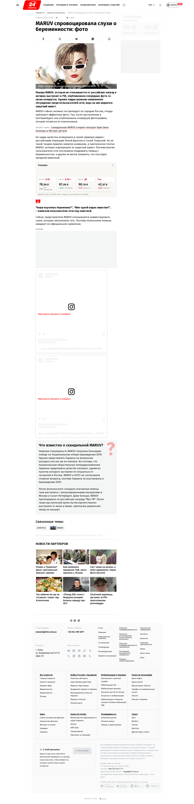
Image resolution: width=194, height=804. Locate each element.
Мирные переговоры (79, 686)
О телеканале (103, 643)
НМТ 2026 (74, 728)
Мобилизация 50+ (108, 685)
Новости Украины (47, 682)
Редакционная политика (104, 637)
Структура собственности (146, 643)
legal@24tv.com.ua (131, 772)
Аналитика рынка (108, 718)
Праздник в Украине (67, 5)
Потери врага (76, 703)
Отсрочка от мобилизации (112, 696)
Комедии (44, 728)
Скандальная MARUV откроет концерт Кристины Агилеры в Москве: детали (72, 129)
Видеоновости (46, 689)
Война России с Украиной (83, 675)
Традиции (48, 5)
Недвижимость (108, 714)
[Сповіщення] (160, 5)
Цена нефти (137, 678)
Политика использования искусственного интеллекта (125, 636)
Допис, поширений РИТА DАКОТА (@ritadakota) (59, 433)
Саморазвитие (76, 731)
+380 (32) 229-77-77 (115, 769)
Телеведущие (103, 647)
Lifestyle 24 (40, 13)
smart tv (137, 786)
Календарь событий (109, 5)
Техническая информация (145, 629)
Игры (142, 658)
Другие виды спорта (140, 732)
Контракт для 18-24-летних (112, 692)
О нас (100, 628)
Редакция (102, 632)
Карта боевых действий (80, 682)
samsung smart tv (152, 786)
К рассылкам (82, 751)
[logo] (32, 5)
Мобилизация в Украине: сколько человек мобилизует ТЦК (114, 702)
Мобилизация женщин (111, 688)
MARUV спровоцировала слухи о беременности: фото (89, 13)
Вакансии (144, 638)
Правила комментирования (126, 660)
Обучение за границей (80, 735)
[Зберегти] (109, 39)
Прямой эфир (46, 686)
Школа (73, 724)
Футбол (135, 721)
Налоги (135, 696)
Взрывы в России (78, 699)
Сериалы (44, 732)
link (68, 650)
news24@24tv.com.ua (46, 632)
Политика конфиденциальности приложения (128, 645)
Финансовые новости (141, 686)
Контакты (144, 634)
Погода (43, 696)
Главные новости (47, 678)
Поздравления (88, 5)
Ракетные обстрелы (79, 678)
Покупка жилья (107, 721)
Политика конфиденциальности (128, 629)
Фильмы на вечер (47, 725)
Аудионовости (46, 693)
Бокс (134, 718)
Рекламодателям (105, 651)
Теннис (135, 725)
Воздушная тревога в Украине (83, 689)
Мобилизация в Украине (113, 675)
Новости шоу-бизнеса (56, 13)
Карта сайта (145, 653)
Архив (142, 649)
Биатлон (135, 728)
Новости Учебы (78, 714)
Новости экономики (142, 675)
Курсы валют (137, 682)
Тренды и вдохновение (111, 725)
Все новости (46, 675)
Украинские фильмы (49, 721)
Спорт (135, 714)
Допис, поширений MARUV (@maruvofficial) (60, 349)
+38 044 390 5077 (76, 632)
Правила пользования (107, 656)
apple (122, 786)
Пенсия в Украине (139, 699)
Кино (42, 714)
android (107, 786)
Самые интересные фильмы (52, 718)
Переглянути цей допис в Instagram (54, 314)
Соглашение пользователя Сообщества (125, 653)
